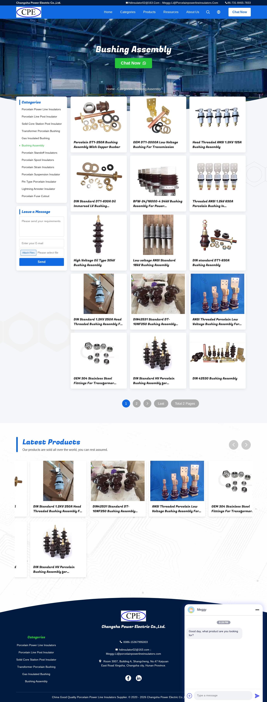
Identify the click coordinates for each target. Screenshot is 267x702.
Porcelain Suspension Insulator (41, 174)
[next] (246, 445)
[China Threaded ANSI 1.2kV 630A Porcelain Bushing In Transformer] (217, 176)
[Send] (257, 695)
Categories (127, 12)
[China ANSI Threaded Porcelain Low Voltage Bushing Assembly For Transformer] (217, 294)
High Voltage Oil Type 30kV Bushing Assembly (94, 262)
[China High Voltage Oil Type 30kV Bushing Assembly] (99, 235)
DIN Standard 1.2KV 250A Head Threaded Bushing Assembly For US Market (99, 321)
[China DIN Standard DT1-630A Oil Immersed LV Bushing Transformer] (99, 176)
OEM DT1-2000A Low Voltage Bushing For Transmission (155, 144)
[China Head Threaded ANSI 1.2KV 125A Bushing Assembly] (217, 117)
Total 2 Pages (185, 403)
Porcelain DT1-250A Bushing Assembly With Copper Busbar (97, 144)
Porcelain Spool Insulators (38, 159)
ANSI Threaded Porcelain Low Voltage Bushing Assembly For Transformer (216, 321)
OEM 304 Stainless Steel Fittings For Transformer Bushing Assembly (94, 381)
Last (161, 403)
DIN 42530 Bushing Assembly (215, 378)
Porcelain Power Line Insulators (41, 109)
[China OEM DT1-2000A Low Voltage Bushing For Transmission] (158, 117)
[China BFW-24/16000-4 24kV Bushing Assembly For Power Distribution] (158, 176)
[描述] (219, 12)
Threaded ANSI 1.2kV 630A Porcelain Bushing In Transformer (213, 203)
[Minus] (257, 609)
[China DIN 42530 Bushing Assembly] (217, 353)
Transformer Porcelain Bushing (41, 131)
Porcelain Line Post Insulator (39, 116)
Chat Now (239, 12)
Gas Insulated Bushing (36, 138)
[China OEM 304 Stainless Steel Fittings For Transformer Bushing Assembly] (99, 353)
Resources (170, 12)
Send (42, 262)
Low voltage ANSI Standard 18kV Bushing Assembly (154, 262)
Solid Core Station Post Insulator (42, 123)
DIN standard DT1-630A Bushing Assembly (211, 262)
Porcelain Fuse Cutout (35, 196)
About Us (192, 12)
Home (108, 12)
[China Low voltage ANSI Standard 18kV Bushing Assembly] (158, 235)
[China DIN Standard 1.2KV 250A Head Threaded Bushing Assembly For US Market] (99, 294)
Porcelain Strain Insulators (38, 167)
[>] (147, 404)
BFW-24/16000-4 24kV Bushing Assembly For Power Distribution (157, 203)
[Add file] (189, 695)
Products (149, 12)
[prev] (233, 445)
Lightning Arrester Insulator (38, 188)
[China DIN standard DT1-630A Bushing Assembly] (217, 235)
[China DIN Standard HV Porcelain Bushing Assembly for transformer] (158, 353)
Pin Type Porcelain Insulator (39, 181)
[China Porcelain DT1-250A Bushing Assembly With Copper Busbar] (99, 117)
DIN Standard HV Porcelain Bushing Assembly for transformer (154, 381)
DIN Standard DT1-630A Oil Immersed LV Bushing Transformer (95, 203)
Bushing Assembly (33, 145)
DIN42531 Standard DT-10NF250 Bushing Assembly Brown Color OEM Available (154, 321)
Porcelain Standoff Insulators (39, 152)
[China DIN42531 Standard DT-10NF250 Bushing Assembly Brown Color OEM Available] (158, 294)
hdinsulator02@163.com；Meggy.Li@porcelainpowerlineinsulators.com (173, 2)
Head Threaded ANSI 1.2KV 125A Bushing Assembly (217, 144)
